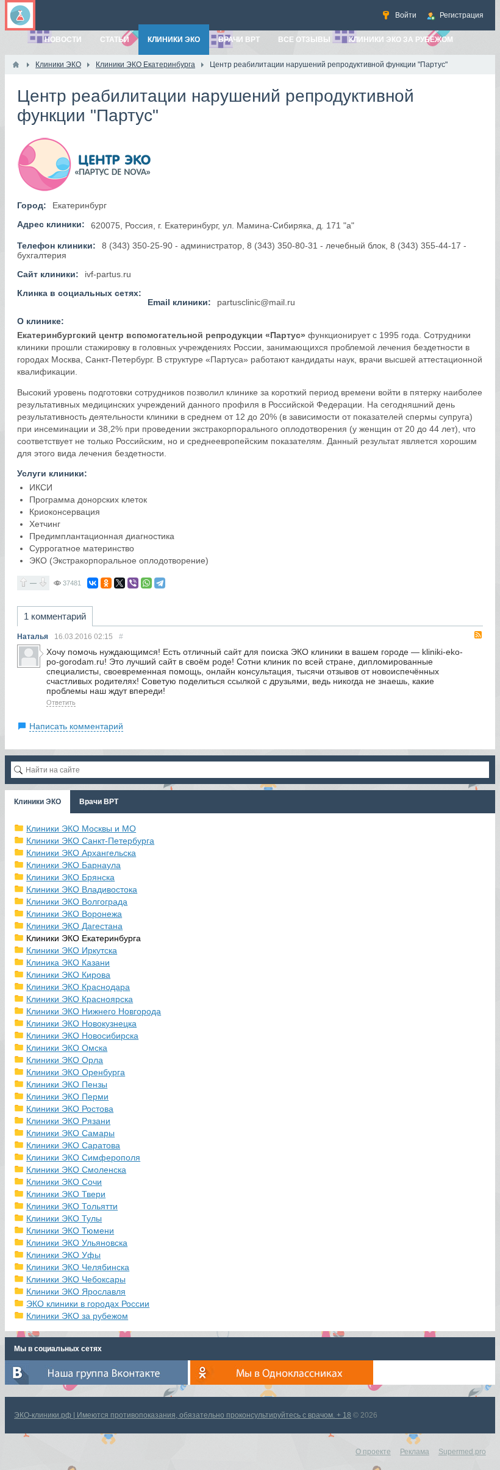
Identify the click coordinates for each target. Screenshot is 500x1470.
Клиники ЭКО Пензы (66, 1084)
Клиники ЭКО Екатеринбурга (83, 938)
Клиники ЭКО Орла (64, 1060)
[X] (119, 583)
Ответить (61, 702)
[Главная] (16, 64)
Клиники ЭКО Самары (70, 1133)
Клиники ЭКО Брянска (70, 877)
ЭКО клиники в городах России (87, 1304)
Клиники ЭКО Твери (65, 1194)
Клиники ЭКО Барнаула (73, 865)
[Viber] (132, 583)
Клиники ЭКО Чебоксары (76, 1279)
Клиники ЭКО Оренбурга (75, 1072)
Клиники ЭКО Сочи (64, 1182)
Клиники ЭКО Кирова (68, 975)
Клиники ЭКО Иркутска (71, 950)
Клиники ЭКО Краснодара (78, 987)
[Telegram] (159, 583)
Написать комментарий (76, 726)
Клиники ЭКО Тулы (64, 1218)
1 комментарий (55, 616)
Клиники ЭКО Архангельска (81, 853)
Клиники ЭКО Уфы (63, 1255)
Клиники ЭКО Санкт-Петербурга (90, 841)
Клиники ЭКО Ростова (69, 1109)
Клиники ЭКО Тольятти (72, 1206)
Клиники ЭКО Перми (67, 1096)
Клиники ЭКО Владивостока (81, 889)
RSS (478, 635)
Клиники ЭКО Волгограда (76, 901)
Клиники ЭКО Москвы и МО (81, 828)
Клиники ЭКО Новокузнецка (81, 1023)
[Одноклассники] (106, 583)
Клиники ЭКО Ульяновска (76, 1243)
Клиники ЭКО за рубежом (77, 1316)
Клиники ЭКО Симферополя (83, 1157)
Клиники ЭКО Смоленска (76, 1170)
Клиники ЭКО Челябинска (77, 1267)
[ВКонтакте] (92, 583)
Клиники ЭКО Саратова (73, 1145)
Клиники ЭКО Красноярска (79, 999)
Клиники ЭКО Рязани (68, 1121)
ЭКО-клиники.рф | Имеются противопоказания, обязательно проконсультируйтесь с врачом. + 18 (182, 1415)
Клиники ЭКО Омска (66, 1048)
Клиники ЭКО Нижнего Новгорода (93, 1011)
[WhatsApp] (146, 583)
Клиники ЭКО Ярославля (76, 1291)
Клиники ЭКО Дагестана (74, 926)
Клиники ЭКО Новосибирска (82, 1036)
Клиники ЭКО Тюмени (70, 1230)
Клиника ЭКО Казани (68, 962)
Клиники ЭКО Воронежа (74, 914)
